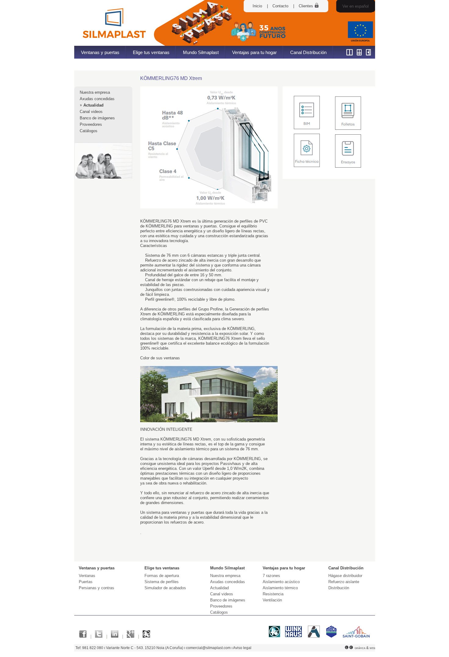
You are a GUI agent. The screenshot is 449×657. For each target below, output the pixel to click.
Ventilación (272, 600)
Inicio (257, 6)
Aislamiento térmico (280, 588)
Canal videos (91, 111)
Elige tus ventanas (151, 52)
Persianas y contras (96, 588)
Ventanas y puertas (100, 52)
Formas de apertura (161, 575)
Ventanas (87, 575)
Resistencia (273, 594)
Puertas (86, 581)
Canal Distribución (308, 52)
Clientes (306, 6)
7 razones (271, 575)
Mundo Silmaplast (201, 52)
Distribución (338, 588)
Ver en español (355, 6)
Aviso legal (242, 648)
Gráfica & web (365, 648)
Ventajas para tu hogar (254, 52)
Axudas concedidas (97, 98)
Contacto (280, 6)
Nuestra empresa (95, 92)
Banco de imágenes (97, 118)
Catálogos (88, 131)
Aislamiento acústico (281, 581)
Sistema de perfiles (161, 581)
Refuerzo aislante (343, 581)
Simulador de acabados (165, 588)
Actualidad (93, 105)
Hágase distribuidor (345, 575)
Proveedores (91, 124)
